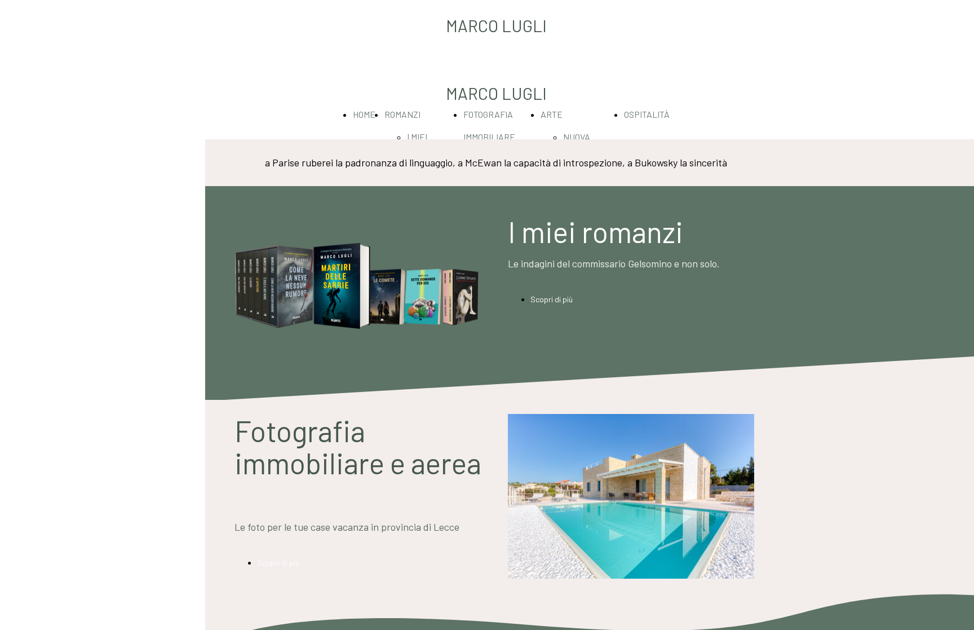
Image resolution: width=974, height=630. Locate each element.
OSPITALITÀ (647, 114)
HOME (364, 114)
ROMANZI (402, 114)
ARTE (552, 114)
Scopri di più (551, 299)
